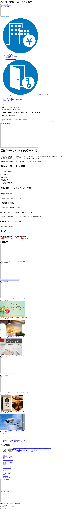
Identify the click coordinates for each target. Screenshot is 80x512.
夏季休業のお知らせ (16, 449)
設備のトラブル (9, 95)
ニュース (11, 448)
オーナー (5, 438)
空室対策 (8, 438)
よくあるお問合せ (9, 98)
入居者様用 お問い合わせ (8, 473)
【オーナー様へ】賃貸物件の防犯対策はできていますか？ (12, 430)
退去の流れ (8, 96)
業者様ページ (5, 474)
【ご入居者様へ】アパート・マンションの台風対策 (22, 451)
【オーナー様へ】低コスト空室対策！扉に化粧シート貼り (12, 298)
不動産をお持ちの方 (7, 453)
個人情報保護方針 (6, 477)
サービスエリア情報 (7, 468)
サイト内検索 (4, 505)
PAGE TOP (2, 510)
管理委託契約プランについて (12, 56)
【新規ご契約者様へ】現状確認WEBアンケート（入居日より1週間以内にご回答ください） (32, 448)
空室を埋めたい (9, 54)
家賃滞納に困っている (10, 55)
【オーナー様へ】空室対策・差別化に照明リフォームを (12, 336)
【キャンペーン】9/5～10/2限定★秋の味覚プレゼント (14, 441)
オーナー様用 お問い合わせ (8, 472)
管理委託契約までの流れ (11, 59)
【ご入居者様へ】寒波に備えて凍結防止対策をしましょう (25, 450)
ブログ (20, 109)
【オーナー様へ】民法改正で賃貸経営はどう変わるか (14, 440)
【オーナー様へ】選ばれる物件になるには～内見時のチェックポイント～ (15, 392)
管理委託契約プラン (7, 458)
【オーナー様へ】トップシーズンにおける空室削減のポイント (13, 355)
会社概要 (5, 470)
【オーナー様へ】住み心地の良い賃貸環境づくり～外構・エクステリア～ (15, 317)
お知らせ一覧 (5, 476)
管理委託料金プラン (10, 57)
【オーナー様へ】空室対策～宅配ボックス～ (9, 280)
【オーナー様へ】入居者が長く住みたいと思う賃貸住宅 (12, 411)
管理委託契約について (7, 457)
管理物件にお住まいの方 (8, 462)
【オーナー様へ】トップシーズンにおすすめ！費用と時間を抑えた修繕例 (15, 261)
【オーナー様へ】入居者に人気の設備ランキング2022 (11, 374)
